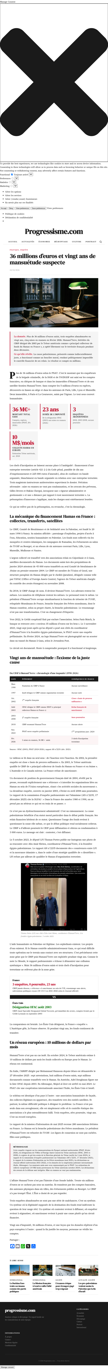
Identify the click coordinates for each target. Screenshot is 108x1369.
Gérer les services (13, 195)
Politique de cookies (14, 214)
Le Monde (20, 961)
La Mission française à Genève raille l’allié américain (42, 1286)
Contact (8, 1339)
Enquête (24, 250)
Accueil (12, 241)
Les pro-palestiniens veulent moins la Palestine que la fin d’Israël (87, 1287)
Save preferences (38, 208)
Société (59, 1280)
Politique (14, 250)
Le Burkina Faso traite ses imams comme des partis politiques (18, 1287)
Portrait (91, 241)
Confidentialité (10, 1345)
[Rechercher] (101, 242)
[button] (54, 83)
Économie (44, 241)
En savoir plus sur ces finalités (19, 202)
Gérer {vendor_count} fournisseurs (21, 199)
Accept (3, 208)
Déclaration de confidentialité (19, 217)
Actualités (28, 241)
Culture (76, 241)
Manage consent (7, 1367)
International (16, 1280)
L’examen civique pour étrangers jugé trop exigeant (65, 1286)
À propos (8, 1336)
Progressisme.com (54, 231)
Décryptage (61, 241)
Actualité (82, 1280)
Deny (11, 208)
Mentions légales (11, 1342)
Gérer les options (13, 191)
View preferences (22, 208)
